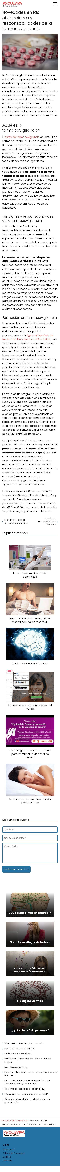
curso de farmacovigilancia (22, 137)
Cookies (7, 1157)
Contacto (7, 1160)
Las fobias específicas (15, 1067)
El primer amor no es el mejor (19, 1048)
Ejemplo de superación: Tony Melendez (47, 521)
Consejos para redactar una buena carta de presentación (27, 1100)
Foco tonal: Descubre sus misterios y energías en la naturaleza (30, 1074)
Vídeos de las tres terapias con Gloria (23, 1043)
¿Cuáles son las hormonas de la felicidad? (26, 1093)
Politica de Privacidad (13, 1153)
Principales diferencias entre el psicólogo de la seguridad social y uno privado (28, 1082)
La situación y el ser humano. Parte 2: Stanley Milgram (27, 1060)
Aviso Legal (8, 1149)
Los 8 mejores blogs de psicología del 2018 (15, 521)
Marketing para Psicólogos (18, 1053)
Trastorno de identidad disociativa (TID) (24, 1088)
